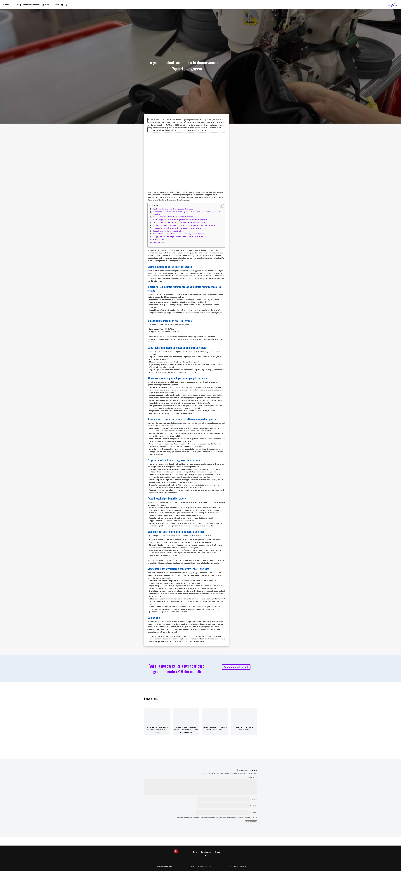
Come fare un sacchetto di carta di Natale (244, 728)
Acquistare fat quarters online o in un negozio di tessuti (178, 234)
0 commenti (159, 242)
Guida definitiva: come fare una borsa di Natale (215, 728)
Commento (251, 777)
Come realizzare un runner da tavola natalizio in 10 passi (157, 730)
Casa (56, 5)
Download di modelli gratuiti (36, 5)
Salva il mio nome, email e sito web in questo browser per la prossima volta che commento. (215, 817)
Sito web (253, 812)
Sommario (154, 205)
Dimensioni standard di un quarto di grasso (173, 217)
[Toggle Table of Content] (220, 206)
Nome (254, 799)
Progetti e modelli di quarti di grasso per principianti (177, 228)
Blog (19, 5)
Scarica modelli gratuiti (236, 667)
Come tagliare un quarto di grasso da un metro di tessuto (180, 219)
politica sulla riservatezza (238, 866)
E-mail (253, 806)
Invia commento (251, 822)
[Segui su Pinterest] (176, 851)
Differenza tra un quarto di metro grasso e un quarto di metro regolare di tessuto (187, 213)
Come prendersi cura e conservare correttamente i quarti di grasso (184, 225)
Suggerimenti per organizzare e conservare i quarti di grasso (182, 237)
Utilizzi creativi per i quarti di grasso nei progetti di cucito (179, 222)
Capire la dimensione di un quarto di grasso (173, 209)
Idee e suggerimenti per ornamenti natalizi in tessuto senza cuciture (186, 730)
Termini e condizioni (164, 866)
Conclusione (158, 239)
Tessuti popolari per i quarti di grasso (170, 231)
